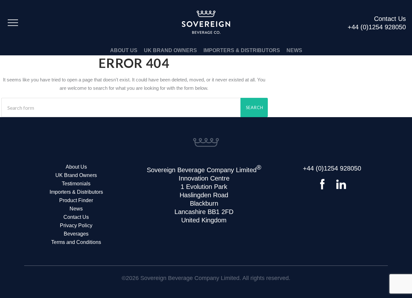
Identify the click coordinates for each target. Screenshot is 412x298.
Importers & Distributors (241, 50)
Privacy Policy (76, 225)
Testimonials (76, 183)
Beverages (76, 234)
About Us (123, 50)
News (294, 50)
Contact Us (76, 217)
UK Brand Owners (170, 50)
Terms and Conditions (76, 242)
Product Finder (76, 200)
